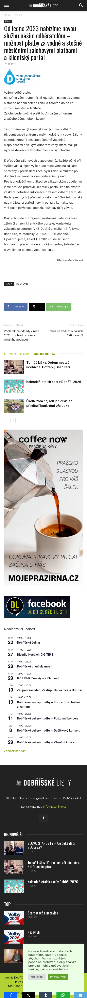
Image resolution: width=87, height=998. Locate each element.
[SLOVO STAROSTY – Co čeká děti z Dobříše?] (14, 848)
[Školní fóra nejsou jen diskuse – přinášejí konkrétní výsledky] (14, 406)
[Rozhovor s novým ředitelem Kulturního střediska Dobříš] (14, 956)
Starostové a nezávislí (43, 912)
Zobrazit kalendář (15, 751)
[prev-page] (6, 420)
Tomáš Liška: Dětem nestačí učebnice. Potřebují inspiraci (54, 864)
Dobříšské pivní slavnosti (34, 666)
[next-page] (13, 420)
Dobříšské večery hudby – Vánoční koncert (46, 742)
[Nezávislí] (14, 937)
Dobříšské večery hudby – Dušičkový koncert (48, 730)
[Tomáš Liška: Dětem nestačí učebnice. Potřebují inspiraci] (14, 367)
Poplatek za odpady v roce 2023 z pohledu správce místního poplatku (21, 335)
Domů (7, 15)
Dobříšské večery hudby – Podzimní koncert (47, 718)
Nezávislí (34, 932)
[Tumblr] (45, 995)
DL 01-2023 (22, 283)
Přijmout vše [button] (58, 976)
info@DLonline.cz (54, 806)
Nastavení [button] (37, 976)
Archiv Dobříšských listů (20, 977)
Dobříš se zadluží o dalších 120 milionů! (65, 333)
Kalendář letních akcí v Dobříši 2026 (53, 382)
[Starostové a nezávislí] (14, 918)
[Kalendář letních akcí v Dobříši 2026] (14, 386)
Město (18, 15)
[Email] (80, 995)
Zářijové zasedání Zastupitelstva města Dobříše (50, 690)
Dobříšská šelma (28, 642)
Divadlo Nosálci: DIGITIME (35, 654)
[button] (6, 5)
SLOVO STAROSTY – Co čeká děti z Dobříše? (51, 845)
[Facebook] (43, 818)
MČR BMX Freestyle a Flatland (38, 678)
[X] (28, 995)
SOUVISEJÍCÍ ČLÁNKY (17, 353)
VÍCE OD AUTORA (44, 353)
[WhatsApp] (63, 995)
